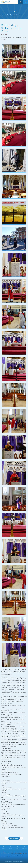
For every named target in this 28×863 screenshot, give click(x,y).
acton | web (21, 861)
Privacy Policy (14, 855)
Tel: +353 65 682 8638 (5, 853)
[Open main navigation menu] (25, 2)
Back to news (14, 838)
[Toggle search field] (20, 2)
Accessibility (20, 855)
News (3, 15)
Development (15, 861)
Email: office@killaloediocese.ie (7, 856)
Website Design (8, 861)
